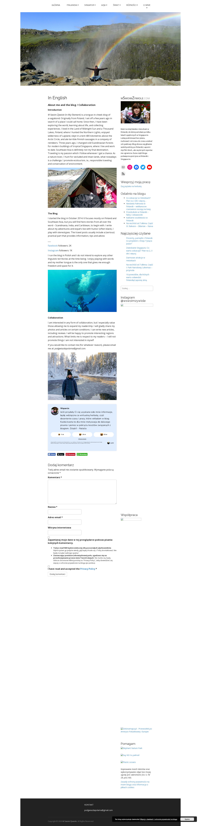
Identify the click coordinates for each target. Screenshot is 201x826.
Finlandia (72, 5)
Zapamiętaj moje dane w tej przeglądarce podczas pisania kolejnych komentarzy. (80, 541)
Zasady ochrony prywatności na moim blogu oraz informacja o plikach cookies (135, 784)
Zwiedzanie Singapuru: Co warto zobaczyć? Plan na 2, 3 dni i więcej (139, 250)
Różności (131, 5)
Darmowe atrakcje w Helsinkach (135, 259)
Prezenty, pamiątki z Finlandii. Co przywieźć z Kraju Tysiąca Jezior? (139, 241)
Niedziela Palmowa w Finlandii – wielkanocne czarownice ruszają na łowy (138, 206)
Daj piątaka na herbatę (131, 186)
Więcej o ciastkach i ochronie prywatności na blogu (158, 819)
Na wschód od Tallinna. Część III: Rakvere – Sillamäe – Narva (139, 224)
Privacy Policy (88, 568)
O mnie (146, 5)
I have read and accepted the (72, 568)
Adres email (55, 517)
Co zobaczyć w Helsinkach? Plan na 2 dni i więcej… (138, 199)
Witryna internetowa (59, 527)
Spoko (187, 819)
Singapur (89, 5)
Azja (103, 5)
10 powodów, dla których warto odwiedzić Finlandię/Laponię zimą (137, 277)
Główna (56, 5)
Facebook (53, 245)
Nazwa (52, 506)
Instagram (53, 250)
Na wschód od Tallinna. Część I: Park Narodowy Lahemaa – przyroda (139, 267)
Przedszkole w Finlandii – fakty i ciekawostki (137, 213)
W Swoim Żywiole (69, 821)
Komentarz (55, 477)
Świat (116, 5)
